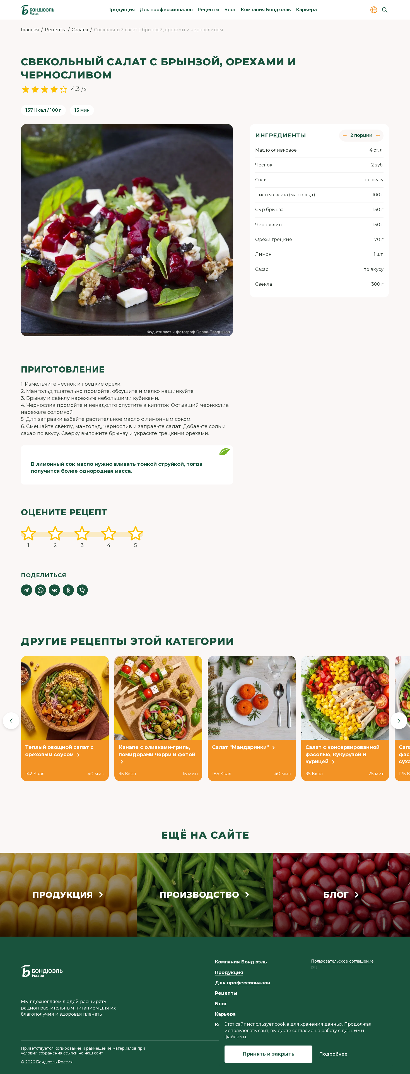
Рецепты (208, 9)
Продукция (121, 9)
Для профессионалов (166, 9)
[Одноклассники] (68, 590)
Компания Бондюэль (266, 9)
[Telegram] (26, 590)
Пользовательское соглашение (342, 961)
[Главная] (37, 9)
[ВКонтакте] (54, 590)
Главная (30, 29)
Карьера (306, 9)
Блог (230, 9)
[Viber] (82, 590)
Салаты (80, 29)
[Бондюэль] (42, 971)
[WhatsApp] (40, 590)
